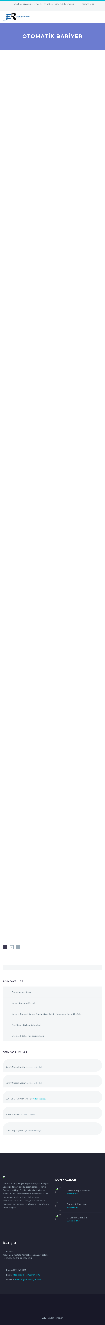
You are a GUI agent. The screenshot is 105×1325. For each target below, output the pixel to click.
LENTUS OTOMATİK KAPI (17, 1098)
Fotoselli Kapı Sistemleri (78, 1190)
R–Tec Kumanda (13, 1114)
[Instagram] (52, 8)
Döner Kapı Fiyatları (15, 1130)
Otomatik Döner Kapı (77, 1204)
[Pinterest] (57, 8)
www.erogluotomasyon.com (28, 1279)
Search (99, 967)
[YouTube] (61, 8)
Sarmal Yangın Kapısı (21, 992)
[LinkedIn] (44, 8)
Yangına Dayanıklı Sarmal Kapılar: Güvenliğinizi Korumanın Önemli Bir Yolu (46, 1014)
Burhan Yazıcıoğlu (39, 1099)
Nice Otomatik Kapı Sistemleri (26, 1025)
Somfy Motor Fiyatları (16, 1067)
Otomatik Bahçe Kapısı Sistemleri (28, 1035)
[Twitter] (48, 8)
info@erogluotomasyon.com (26, 1274)
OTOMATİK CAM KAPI (77, 1217)
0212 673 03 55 (88, 4)
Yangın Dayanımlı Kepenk (23, 1003)
